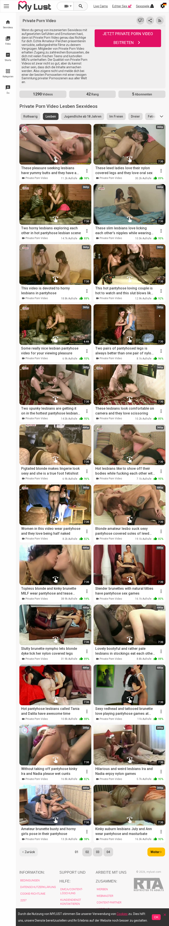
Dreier (135, 116)
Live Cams (101, 6)
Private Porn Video (37, 178)
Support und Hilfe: (72, 877)
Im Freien (116, 116)
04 (108, 852)
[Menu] (152, 6)
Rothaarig (30, 116)
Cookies (122, 914)
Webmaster (105, 895)
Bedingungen (30, 880)
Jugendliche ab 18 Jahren (82, 116)
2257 (23, 900)
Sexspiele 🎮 (145, 6)
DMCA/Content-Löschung (71, 891)
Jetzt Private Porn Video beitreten (128, 38)
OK (156, 917)
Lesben (51, 116)
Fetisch (153, 116)
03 (97, 852)
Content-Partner (109, 902)
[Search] (81, 6)
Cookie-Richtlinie (32, 893)
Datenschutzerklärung (38, 887)
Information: (32, 872)
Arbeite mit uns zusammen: (111, 877)
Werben (102, 889)
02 (87, 852)
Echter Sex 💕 (122, 6)
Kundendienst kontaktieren (70, 901)
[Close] (165, 916)
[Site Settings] (162, 6)
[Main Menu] (6, 6)
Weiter (155, 852)
